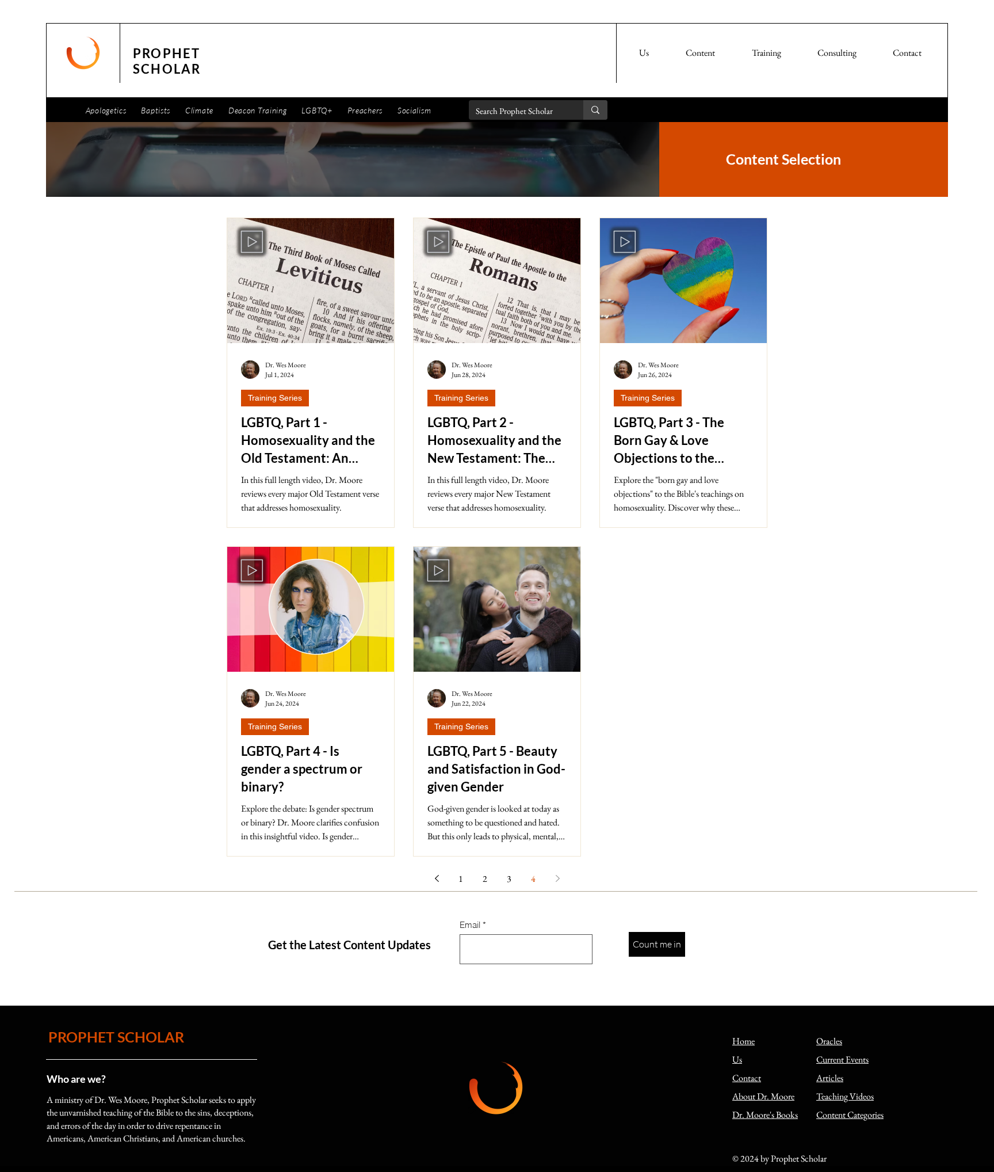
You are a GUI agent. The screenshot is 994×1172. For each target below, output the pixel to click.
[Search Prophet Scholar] (595, 110)
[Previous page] (436, 878)
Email (470, 924)
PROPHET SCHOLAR (116, 1036)
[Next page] (557, 878)
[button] (644, 53)
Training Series (275, 397)
